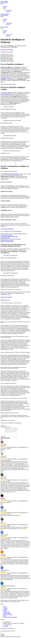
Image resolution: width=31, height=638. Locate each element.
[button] (15, 4)
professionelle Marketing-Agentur (10, 173)
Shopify (5, 6)
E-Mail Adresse (4, 427)
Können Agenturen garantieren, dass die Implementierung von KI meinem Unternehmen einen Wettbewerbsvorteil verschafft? (13, 368)
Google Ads (9, 10)
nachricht (3, 436)
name (2, 425)
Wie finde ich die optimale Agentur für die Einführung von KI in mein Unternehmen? (15, 352)
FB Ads (8, 11)
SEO (4, 7)
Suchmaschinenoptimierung (7, 93)
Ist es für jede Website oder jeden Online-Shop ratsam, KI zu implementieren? (14, 398)
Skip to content (4, 1)
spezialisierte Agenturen (6, 77)
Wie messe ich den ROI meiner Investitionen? (8, 383)
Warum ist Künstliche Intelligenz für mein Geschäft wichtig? (11, 302)
